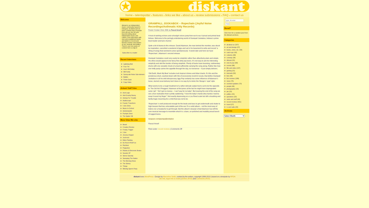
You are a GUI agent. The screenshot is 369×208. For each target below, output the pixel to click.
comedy (229, 57)
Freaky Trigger (128, 130)
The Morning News (129, 161)
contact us (237, 15)
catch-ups (230, 52)
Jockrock (126, 137)
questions (230, 96)
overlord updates (232, 83)
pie (228, 91)
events (229, 65)
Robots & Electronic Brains (132, 150)
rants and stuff (232, 99)
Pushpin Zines (128, 113)
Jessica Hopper (128, 135)
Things (125, 166)
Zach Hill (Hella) (128, 69)
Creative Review (128, 127)
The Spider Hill (128, 116)
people (229, 86)
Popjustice (126, 148)
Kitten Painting (127, 140)
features (158, 15)
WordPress (149, 177)
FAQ (225, 15)
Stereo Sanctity (128, 156)
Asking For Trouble (129, 98)
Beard (125, 124)
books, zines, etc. (233, 50)
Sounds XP (126, 153)
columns (229, 55)
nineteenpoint (127, 111)
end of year (231, 63)
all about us (231, 44)
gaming (229, 71)
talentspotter (142, 15)
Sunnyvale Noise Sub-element (133, 74)
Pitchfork (126, 145)
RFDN (232, 177)
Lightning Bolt (128, 64)
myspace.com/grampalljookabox (161, 119)
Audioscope (127, 100)
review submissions (208, 15)
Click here (227, 33)
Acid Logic (126, 93)
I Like (124, 132)
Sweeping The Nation (130, 158)
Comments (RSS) (203, 179)
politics (229, 94)
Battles (125, 77)
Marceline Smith (169, 177)
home (129, 15)
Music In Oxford (128, 108)
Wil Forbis (126, 72)
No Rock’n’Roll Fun (129, 143)
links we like (172, 15)
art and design (232, 47)
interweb (229, 73)
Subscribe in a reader (129, 53)
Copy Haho (127, 82)
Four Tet (126, 66)
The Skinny (127, 163)
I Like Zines (127, 106)
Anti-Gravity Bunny (129, 95)
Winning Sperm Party (130, 169)
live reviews (231, 78)
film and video (231, 68)
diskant (229, 60)
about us (188, 15)
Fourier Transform (129, 103)
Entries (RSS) (187, 179)
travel (228, 104)
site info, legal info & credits (169, 179)
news (228, 81)
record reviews (164, 129)
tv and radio (231, 107)
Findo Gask (127, 79)
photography (231, 89)
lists (228, 76)
